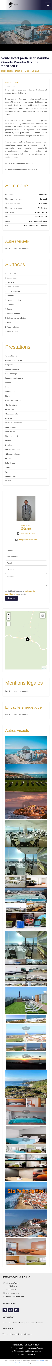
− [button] (8, 618)
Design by (27, 1354)
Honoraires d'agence (35, 1348)
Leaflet (44, 668)
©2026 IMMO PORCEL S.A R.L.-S (26, 1345)
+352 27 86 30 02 (13, 1293)
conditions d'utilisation (18, 1363)
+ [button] (8, 614)
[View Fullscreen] (8, 624)
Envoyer (11, 598)
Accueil (13, 5)
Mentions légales (17, 1348)
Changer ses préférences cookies (27, 1351)
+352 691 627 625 (28, 533)
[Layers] (42, 615)
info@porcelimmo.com (28, 540)
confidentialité (40, 1360)
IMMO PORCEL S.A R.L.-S (16, 1277)
